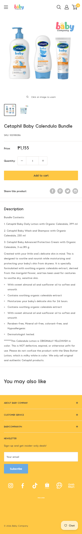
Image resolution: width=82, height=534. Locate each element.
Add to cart (41, 175)
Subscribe (16, 468)
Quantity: (9, 160)
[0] (74, 7)
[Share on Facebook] (52, 191)
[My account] (67, 7)
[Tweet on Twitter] (67, 191)
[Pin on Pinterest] (60, 191)
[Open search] (59, 7)
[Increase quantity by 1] (43, 161)
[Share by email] (75, 191)
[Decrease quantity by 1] (22, 161)
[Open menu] (6, 7)
